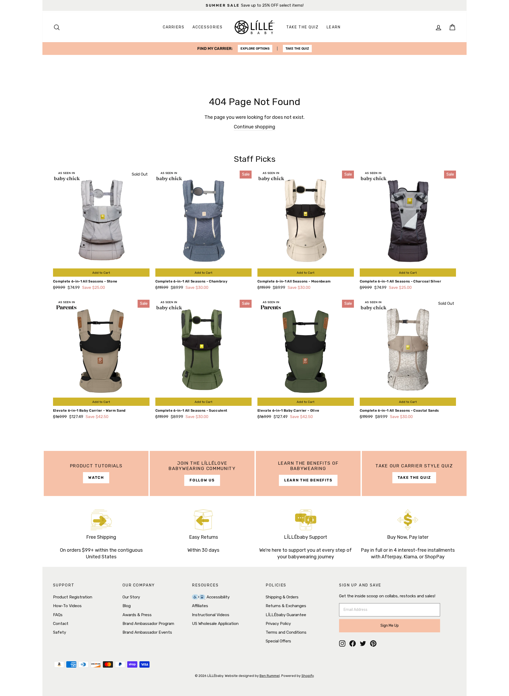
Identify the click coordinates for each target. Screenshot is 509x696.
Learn (334, 27)
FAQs (58, 614)
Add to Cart (101, 273)
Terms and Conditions (286, 632)
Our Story (131, 597)
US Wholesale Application (215, 623)
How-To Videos (67, 605)
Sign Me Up (389, 625)
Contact (60, 623)
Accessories (207, 27)
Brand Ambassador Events (147, 632)
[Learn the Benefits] (308, 473)
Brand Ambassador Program (148, 623)
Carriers (174, 27)
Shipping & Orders (282, 597)
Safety (59, 632)
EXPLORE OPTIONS (255, 48)
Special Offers (278, 641)
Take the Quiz (302, 27)
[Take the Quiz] (414, 473)
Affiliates (200, 605)
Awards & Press (137, 614)
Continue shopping (254, 127)
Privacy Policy (278, 623)
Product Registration (72, 597)
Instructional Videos (210, 614)
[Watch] (96, 473)
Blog (126, 605)
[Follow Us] (202, 473)
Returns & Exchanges (286, 605)
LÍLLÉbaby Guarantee (286, 614)
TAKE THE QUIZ (297, 48)
